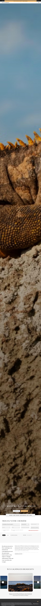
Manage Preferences (35, 603)
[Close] (40, 604)
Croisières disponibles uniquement (18, 530)
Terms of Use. (13, 605)
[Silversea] (5, 2)
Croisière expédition (6, 530)
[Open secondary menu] (39, 2)
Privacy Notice (4, 605)
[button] (11, 524)
